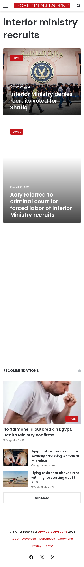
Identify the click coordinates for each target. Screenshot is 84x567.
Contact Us (47, 539)
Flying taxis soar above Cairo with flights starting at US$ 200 (55, 477)
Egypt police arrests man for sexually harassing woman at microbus (55, 456)
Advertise (29, 539)
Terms (48, 546)
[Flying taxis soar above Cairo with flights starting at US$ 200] (15, 479)
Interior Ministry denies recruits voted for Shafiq (41, 100)
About (15, 539)
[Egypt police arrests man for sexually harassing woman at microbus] (15, 457)
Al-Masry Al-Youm (52, 531)
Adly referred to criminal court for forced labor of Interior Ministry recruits (41, 205)
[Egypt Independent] (42, 5)
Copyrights (66, 539)
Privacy (36, 546)
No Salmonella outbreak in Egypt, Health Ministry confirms (37, 431)
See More (42, 498)
